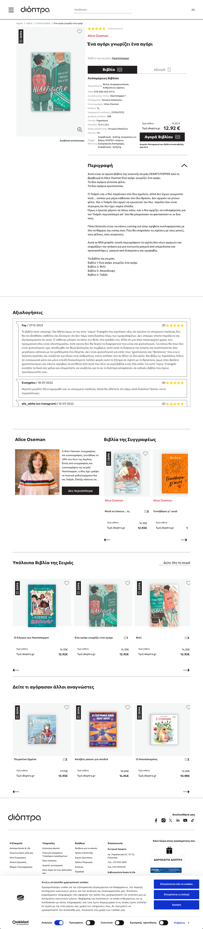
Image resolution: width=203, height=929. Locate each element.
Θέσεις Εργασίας (18, 862)
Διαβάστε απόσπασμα (72, 140)
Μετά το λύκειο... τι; (117, 511)
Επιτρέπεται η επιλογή (176, 894)
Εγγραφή (79, 871)
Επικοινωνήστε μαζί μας (21, 853)
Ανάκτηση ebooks (51, 848)
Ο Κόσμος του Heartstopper (31, 637)
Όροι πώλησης (49, 860)
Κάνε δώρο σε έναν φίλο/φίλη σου (57, 871)
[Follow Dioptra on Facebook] (156, 820)
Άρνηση (176, 904)
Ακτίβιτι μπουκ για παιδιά (91, 759)
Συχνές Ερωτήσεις (83, 857)
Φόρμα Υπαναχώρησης (21, 867)
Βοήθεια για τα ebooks (86, 848)
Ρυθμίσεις (179, 922)
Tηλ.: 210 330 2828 (117, 862)
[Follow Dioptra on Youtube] (185, 820)
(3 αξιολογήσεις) (115, 28)
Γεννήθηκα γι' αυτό (165, 511)
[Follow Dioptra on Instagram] (163, 820)
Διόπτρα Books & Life (20, 848)
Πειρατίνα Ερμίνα (25, 759)
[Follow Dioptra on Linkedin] (178, 820)
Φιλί (139, 637)
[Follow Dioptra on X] (170, 820)
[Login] (187, 10)
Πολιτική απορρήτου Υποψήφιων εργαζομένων (54, 854)
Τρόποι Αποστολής (84, 853)
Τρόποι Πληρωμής (83, 862)
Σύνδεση (79, 867)
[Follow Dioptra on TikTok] (192, 820)
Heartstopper (120, 58)
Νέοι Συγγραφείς (18, 857)
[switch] (90, 922)
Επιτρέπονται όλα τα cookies (176, 884)
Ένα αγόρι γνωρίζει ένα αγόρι (94, 637)
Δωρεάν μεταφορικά (52, 865)
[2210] (50, 81)
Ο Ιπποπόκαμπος (146, 759)
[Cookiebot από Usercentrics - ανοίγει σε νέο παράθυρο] (20, 922)
